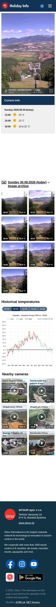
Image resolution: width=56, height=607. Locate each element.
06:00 (6, 309)
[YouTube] (33, 564)
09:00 (15, 309)
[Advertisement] (28, 155)
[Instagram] (22, 564)
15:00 (33, 309)
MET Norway (33, 602)
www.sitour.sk (26, 523)
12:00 (24, 309)
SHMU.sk (20, 602)
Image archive (18, 186)
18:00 (42, 309)
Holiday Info (12, 3)
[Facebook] (10, 564)
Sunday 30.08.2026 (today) (27, 182)
